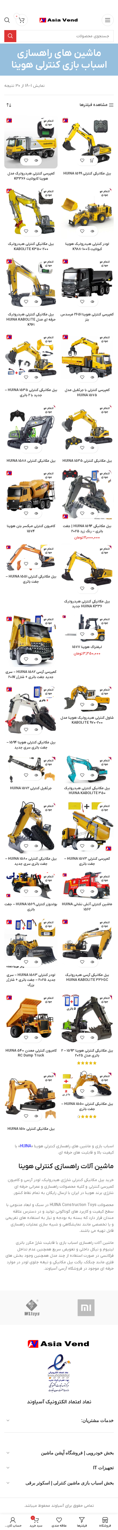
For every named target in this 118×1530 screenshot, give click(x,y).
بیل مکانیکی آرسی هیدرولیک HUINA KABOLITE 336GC (87, 978)
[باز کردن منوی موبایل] (108, 20)
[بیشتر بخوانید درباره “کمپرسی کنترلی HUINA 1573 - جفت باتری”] (92, 846)
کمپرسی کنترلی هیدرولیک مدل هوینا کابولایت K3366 (31, 176)
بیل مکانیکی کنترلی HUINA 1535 (87, 461)
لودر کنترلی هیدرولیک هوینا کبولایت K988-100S (87, 247)
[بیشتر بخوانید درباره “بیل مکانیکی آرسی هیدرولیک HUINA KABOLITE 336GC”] (92, 962)
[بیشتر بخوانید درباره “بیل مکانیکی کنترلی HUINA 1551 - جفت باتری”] (36, 564)
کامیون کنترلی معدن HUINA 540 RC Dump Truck (31, 1053)
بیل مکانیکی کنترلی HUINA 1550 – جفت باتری (87, 1106)
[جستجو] (7, 20)
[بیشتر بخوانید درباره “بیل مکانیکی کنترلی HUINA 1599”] (92, 161)
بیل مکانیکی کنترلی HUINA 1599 (87, 173)
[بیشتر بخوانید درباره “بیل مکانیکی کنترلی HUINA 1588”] (36, 448)
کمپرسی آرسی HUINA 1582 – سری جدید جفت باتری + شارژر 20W (30, 674)
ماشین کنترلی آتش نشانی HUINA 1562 (87, 907)
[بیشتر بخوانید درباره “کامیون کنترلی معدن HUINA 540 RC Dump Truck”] (36, 1038)
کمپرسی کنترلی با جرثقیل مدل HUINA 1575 (87, 393)
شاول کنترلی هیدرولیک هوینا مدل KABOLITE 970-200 (87, 720)
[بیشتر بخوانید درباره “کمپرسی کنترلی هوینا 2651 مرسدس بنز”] (92, 301)
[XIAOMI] (86, 1307)
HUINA (25, 1146)
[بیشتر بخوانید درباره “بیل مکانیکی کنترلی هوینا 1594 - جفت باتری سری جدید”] (36, 729)
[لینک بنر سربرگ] (67, 5)
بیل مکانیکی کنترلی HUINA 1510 (31, 1129)
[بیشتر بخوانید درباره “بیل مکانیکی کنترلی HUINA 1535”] (92, 448)
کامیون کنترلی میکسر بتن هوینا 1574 (31, 529)
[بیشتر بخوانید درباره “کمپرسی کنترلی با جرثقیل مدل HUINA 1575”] (92, 377)
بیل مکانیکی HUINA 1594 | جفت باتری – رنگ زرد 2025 (87, 529)
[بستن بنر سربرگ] (7, 5)
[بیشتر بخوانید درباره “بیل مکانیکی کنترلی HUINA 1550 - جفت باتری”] (92, 1091)
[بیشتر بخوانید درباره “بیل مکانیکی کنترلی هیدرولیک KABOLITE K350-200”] (36, 231)
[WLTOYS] (32, 1307)
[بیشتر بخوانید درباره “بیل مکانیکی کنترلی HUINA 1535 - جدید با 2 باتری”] (36, 377)
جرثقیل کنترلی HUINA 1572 (31, 788)
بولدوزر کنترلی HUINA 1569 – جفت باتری (31, 907)
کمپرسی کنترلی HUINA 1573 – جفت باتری (87, 861)
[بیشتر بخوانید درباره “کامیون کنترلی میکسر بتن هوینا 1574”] (36, 513)
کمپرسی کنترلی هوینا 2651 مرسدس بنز (87, 317)
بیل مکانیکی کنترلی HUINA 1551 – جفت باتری (31, 579)
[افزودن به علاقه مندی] (82, 161)
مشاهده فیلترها (93, 105)
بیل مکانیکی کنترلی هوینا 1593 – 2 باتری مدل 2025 (87, 1053)
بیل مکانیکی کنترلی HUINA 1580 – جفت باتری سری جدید (31, 861)
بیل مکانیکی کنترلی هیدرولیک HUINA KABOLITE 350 (87, 791)
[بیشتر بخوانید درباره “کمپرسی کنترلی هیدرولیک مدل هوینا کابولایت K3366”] (36, 161)
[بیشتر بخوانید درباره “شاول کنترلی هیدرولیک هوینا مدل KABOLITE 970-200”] (92, 705)
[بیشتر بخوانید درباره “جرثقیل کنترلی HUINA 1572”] (36, 775)
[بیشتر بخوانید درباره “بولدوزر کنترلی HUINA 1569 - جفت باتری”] (36, 891)
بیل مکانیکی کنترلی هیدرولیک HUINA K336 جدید (87, 604)
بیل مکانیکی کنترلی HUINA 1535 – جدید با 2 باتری (31, 393)
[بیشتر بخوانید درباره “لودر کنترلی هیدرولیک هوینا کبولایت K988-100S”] (92, 231)
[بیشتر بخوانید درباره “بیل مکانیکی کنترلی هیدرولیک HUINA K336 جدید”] (92, 589)
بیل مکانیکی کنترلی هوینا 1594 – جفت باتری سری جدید (31, 745)
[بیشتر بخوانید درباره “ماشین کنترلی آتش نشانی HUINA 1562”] (92, 891)
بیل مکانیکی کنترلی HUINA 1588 (31, 461)
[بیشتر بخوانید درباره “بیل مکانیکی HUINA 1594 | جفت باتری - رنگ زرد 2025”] (92, 513)
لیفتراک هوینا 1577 (87, 647)
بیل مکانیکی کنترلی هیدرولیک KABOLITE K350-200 (31, 247)
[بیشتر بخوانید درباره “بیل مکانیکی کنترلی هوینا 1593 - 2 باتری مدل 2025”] (92, 1038)
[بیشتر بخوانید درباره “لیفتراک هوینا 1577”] (92, 634)
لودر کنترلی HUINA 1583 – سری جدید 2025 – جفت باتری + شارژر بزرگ (31, 980)
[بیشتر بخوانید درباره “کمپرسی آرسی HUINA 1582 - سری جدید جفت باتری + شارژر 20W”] (36, 659)
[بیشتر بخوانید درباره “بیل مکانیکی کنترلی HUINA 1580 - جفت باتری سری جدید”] (36, 846)
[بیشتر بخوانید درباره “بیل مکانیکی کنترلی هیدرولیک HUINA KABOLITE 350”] (92, 775)
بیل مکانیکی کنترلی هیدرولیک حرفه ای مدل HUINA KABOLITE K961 (31, 319)
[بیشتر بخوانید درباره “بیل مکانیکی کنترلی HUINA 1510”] (36, 1116)
